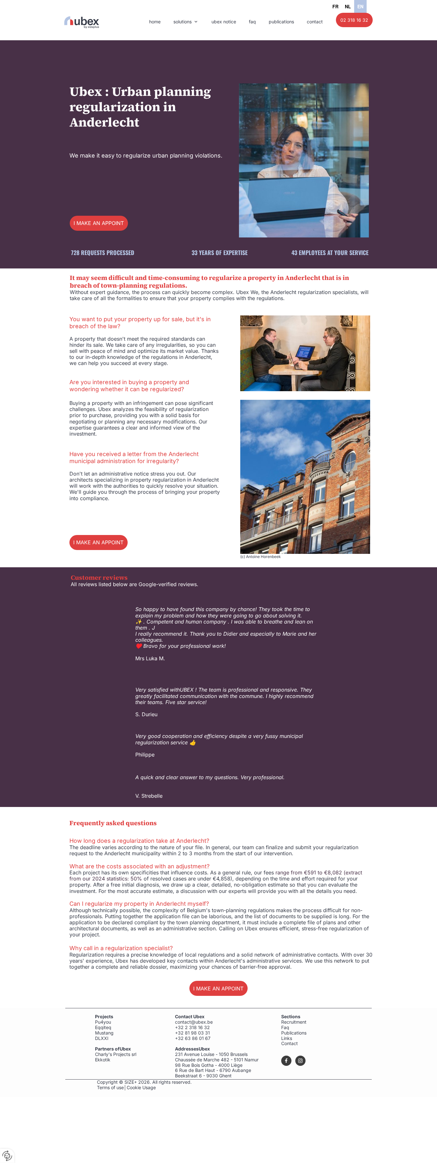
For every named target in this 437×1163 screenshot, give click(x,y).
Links (286, 1038)
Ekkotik (102, 1059)
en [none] (360, 6)
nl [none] (348, 6)
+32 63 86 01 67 (193, 1038)
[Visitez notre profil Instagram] (300, 1061)
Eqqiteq (103, 1027)
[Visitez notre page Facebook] (286, 1061)
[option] (335, 6)
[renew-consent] (7, 1156)
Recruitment (293, 1022)
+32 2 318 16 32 (192, 1027)
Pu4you (103, 1022)
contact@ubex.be (194, 1022)
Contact (289, 1043)
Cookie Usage (141, 1087)
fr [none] (335, 6)
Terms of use (110, 1087)
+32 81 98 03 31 (192, 1032)
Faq (285, 1027)
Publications (293, 1032)
